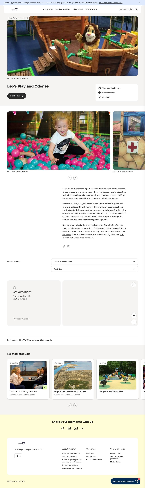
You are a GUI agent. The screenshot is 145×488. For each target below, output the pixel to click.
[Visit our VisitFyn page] (62, 428)
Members (90, 453)
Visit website (107, 93)
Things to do (48, 9)
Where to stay (91, 9)
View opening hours (110, 88)
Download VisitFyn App (72, 468)
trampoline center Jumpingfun (101, 225)
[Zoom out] (134, 322)
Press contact (115, 453)
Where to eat (77, 9)
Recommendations (70, 465)
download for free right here (110, 3)
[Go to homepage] (14, 9)
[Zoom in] (134, 315)
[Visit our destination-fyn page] (83, 428)
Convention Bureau (94, 460)
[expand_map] (133, 284)
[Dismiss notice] (139, 3)
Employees (90, 456)
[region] (100, 303)
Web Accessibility (69, 456)
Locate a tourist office (71, 453)
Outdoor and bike (63, 9)
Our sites (123, 9)
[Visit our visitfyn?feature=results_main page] (76, 428)
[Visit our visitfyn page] (69, 428)
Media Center (115, 462)
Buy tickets (15, 96)
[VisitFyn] (21, 443)
